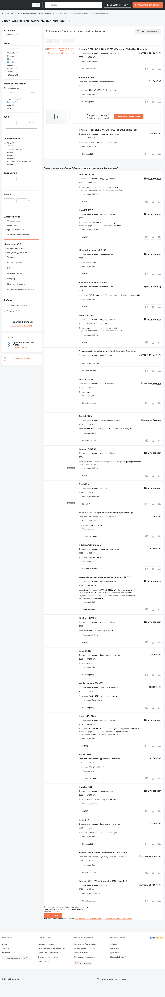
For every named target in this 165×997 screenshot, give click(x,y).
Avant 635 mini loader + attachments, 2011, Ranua (103, 853)
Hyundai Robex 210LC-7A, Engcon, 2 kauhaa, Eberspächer (108, 130)
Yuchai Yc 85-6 (86, 379)
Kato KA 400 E (86, 210)
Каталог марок (44, 961)
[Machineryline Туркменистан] (15, 5)
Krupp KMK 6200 (87, 716)
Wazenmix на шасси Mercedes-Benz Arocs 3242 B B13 (106, 577)
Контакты (6, 953)
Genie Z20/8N (85, 416)
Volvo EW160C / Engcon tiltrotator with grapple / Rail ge (106, 513)
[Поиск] (47, 4)
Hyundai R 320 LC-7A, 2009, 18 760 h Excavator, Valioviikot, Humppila (113, 49)
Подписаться (52, 915)
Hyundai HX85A (87, 77)
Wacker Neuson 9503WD (91, 683)
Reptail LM (84, 484)
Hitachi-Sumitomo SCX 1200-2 (93, 283)
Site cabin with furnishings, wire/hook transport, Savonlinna (108, 351)
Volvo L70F (84, 820)
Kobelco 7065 (85, 787)
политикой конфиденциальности (88, 919)
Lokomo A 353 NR (88, 449)
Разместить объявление (129, 117)
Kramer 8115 (85, 755)
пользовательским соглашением (118, 919)
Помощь (5, 948)
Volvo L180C (85, 651)
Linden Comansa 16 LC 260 (92, 250)
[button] (153, 69)
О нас (4, 944)
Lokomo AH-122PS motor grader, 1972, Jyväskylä (103, 881)
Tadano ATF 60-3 (87, 315)
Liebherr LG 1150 (87, 618)
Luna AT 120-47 (86, 174)
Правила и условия (46, 944)
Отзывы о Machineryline (48, 957)
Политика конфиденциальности (51, 948)
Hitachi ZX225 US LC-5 (90, 545)
